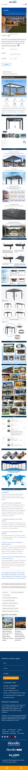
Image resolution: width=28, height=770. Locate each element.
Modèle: (5, 72)
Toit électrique (6, 595)
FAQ (18, 731)
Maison (4, 730)
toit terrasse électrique (8, 600)
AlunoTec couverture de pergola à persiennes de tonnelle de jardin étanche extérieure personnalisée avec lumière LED (20, 635)
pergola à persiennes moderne (10, 611)
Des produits (5, 731)
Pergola (20, 730)
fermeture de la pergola (8, 606)
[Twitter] (13, 737)
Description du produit (8, 77)
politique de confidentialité (9, 733)
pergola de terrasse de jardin (9, 603)
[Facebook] (2, 737)
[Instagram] (15, 737)
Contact (13, 731)
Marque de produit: (7, 74)
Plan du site (21, 733)
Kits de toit (5, 592)
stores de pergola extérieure (9, 598)
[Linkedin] (5, 737)
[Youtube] (7, 737)
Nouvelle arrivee (12, 730)
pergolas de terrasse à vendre (10, 608)
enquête (6, 64)
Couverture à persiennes (17, 592)
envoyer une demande (11, 678)
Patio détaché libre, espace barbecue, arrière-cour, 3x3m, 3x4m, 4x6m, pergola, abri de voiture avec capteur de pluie (7, 635)
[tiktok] (10, 737)
